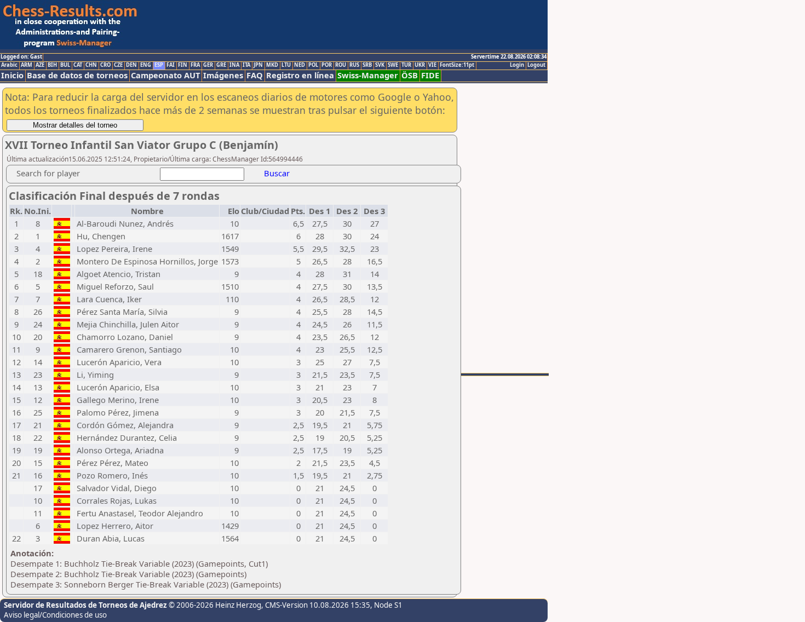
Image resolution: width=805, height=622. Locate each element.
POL (313, 65)
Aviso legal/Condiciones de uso (55, 615)
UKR (420, 65)
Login (517, 65)
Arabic (9, 65)
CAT (77, 65)
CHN (91, 65)
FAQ (254, 75)
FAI (170, 65)
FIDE (430, 75)
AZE (40, 65)
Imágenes (223, 75)
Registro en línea (300, 75)
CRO (105, 65)
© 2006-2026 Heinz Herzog (215, 605)
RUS (354, 65)
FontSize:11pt (457, 65)
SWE (393, 65)
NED (299, 65)
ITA (246, 65)
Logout (536, 65)
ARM (26, 65)
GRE (221, 65)
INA (234, 65)
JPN (258, 65)
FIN (182, 65)
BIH (52, 65)
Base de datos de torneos (77, 75)
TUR (406, 65)
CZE (118, 65)
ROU (340, 65)
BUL (65, 65)
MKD (272, 65)
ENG (145, 65)
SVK (379, 65)
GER (208, 65)
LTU (286, 65)
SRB (367, 65)
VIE (432, 65)
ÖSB (409, 75)
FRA (195, 65)
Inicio (12, 75)
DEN (131, 65)
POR (326, 65)
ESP (158, 65)
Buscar (277, 173)
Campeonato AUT (165, 75)
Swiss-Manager (367, 75)
